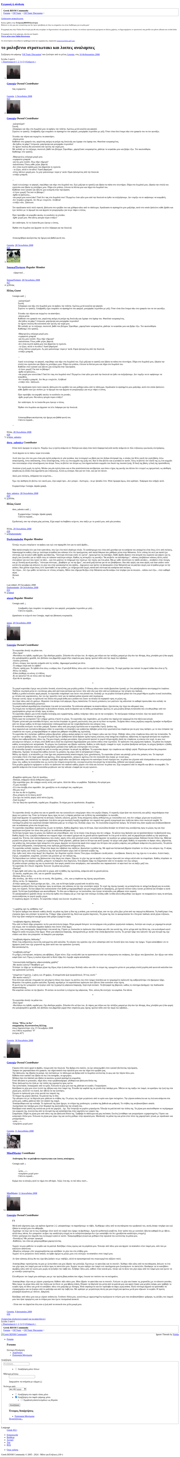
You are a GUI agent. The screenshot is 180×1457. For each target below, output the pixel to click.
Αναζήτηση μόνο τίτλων (28, 1369)
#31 (8, 590)
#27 (8, 282)
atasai (10, 598)
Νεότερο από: (9, 1386)
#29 (8, 496)
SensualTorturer (16, 267)
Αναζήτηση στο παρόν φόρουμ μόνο (33, 1397)
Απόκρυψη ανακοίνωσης (12, 18)
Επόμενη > (31, 62)
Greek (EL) (12, 1430)
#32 (8, 625)
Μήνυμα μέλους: (11, 1374)
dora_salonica (15, 442)
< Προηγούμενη (8, 62)
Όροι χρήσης (12, 1450)
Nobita (176, 1334)
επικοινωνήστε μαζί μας (66, 41)
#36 (8, 1314)
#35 (8, 1196)
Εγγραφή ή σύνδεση (12, 4)
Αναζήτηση (17, 1352)
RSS (9, 1445)
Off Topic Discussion (31, 54)
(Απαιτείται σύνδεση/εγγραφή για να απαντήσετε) (23, 1319)
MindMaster (14, 1153)
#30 (8, 531)
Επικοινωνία (12, 1435)
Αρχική (10, 1440)
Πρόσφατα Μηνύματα (22, 1355)
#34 (8, 1133)
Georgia (70, 54)
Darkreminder (15, 539)
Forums (10, 1339)
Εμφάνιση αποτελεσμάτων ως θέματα (40, 1400)
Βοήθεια (10, 1437)
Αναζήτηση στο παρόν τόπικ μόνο (32, 1394)
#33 (8, 1043)
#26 (8, 248)
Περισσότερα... (16, 1419)
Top (8, 1442)
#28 (8, 434)
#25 (8, 99)
